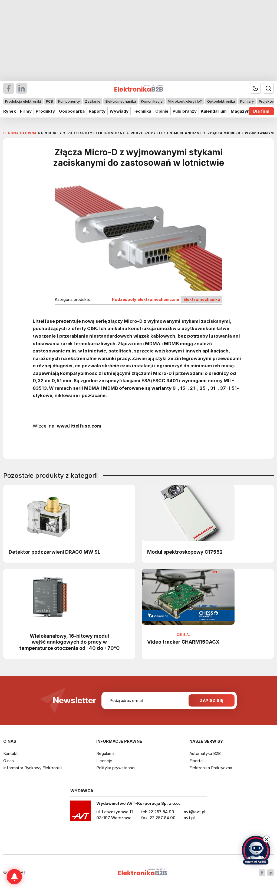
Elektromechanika (120, 101)
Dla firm (261, 111)
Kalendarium (214, 111)
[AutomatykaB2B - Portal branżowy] (142, 872)
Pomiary (247, 101)
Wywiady (119, 111)
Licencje (104, 760)
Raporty (97, 111)
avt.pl (189, 817)
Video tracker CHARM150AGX (183, 642)
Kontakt (10, 753)
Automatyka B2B (205, 753)
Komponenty (69, 101)
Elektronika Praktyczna (210, 767)
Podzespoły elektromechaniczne (145, 299)
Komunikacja (152, 101)
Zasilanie (92, 101)
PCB (49, 101)
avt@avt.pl (194, 811)
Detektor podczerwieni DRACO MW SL (54, 552)
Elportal (196, 760)
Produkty (45, 111)
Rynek (9, 111)
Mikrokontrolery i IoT (185, 101)
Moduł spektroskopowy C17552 (185, 552)
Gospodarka (72, 111)
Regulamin (106, 753)
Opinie (162, 111)
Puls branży (185, 111)
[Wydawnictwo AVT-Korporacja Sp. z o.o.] (80, 813)
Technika (142, 111)
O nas (8, 760)
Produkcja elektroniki (23, 101)
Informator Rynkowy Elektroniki (32, 767)
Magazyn (240, 111)
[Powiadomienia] (14, 876)
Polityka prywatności (115, 767)
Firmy (26, 111)
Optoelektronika (221, 101)
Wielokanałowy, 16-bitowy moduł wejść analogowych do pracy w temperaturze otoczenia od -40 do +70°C (69, 642)
